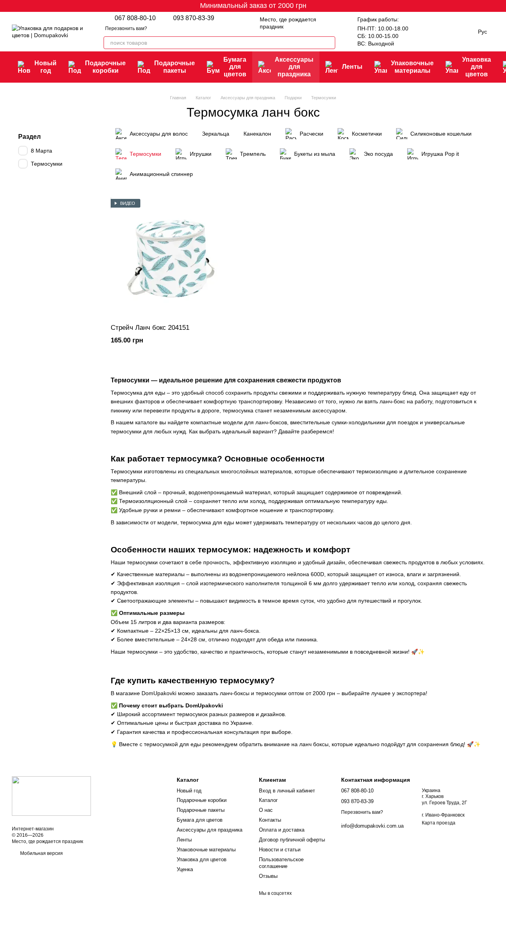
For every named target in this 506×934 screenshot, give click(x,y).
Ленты (352, 66)
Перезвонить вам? (126, 28)
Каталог (268, 800)
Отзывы (268, 876)
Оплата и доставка (281, 830)
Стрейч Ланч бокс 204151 (150, 327)
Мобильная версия (41, 853)
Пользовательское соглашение (281, 862)
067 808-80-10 (135, 18)
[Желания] (422, 31)
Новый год (45, 67)
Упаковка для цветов (476, 67)
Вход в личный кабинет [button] (287, 791)
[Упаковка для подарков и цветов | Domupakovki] (51, 795)
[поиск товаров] (329, 42)
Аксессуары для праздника (294, 67)
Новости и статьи (279, 850)
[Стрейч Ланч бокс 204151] (170, 258)
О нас (266, 810)
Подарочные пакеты (174, 67)
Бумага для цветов (234, 67)
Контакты (270, 820)
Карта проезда (438, 823)
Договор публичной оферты (292, 840)
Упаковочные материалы (412, 67)
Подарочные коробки (105, 67)
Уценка (185, 869)
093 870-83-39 (193, 18)
